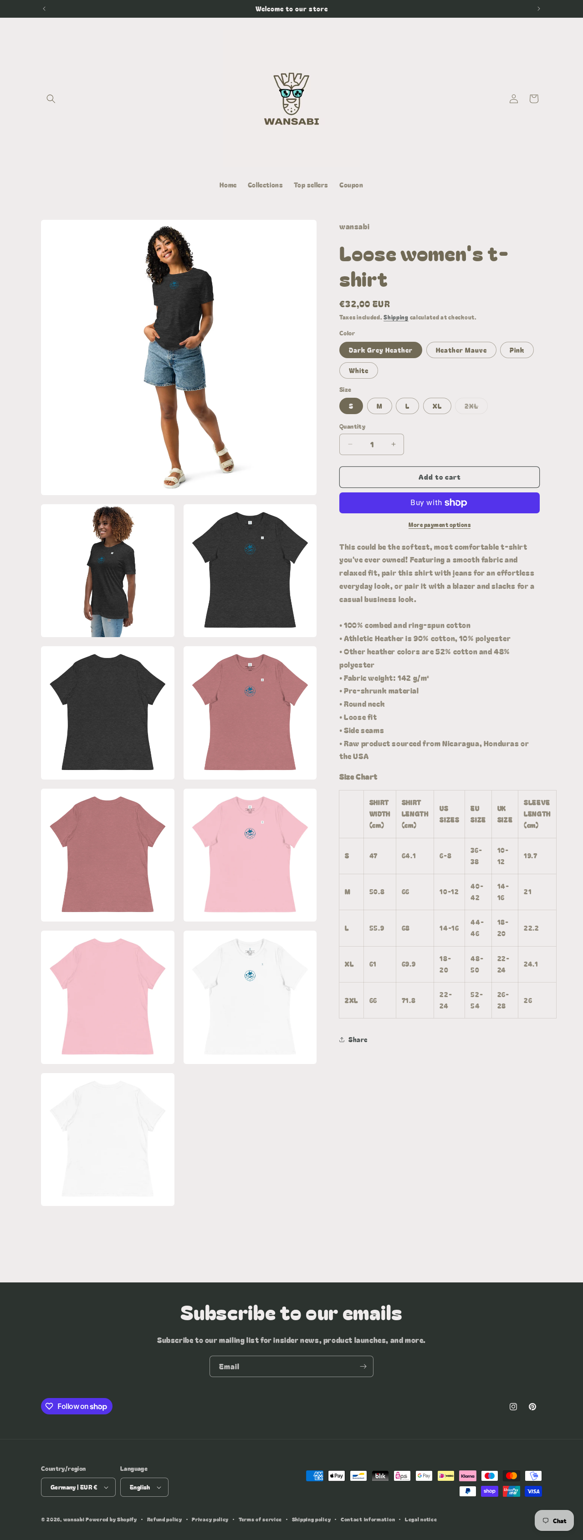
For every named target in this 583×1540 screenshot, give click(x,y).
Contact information (368, 1519)
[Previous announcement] (44, 8)
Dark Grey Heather (381, 350)
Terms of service (260, 1519)
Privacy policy (210, 1519)
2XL (476, 407)
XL (437, 405)
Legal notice (421, 1519)
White (358, 370)
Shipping (396, 317)
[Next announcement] (539, 8)
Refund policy (164, 1519)
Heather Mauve (461, 350)
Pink (517, 350)
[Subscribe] (363, 1366)
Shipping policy (311, 1519)
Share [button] (358, 1039)
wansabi (74, 1519)
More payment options (439, 524)
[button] (51, 99)
